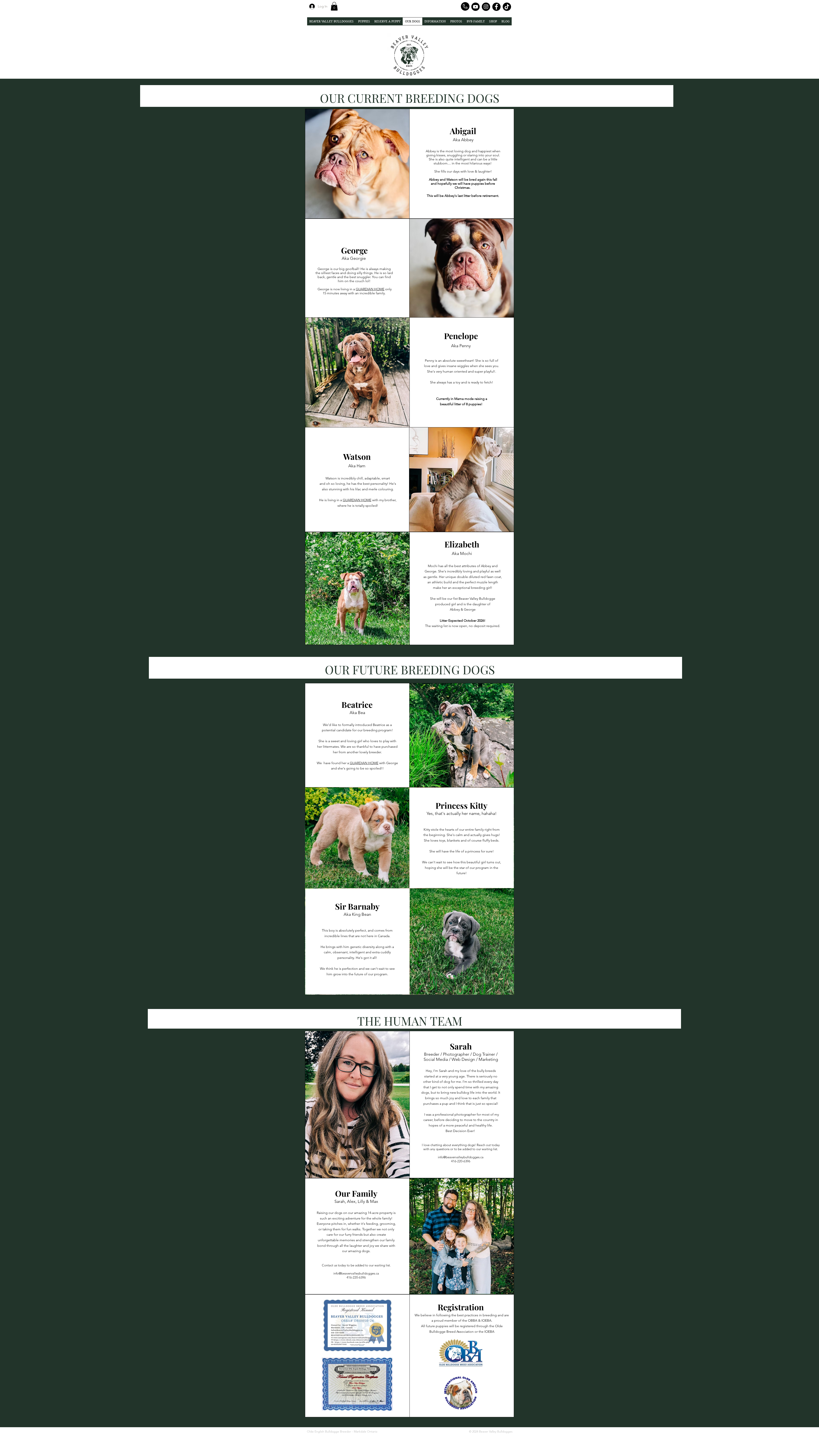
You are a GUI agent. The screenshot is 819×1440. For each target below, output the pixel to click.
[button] (334, 6)
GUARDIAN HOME (370, 289)
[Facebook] (496, 7)
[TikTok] (507, 7)
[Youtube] (475, 7)
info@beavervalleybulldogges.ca (461, 1157)
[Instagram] (486, 7)
